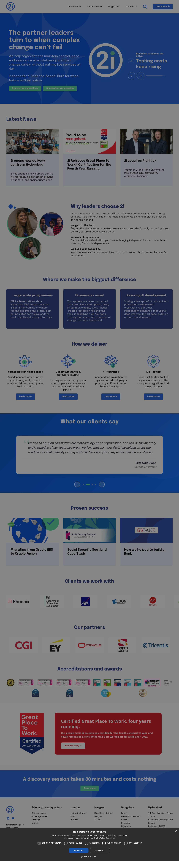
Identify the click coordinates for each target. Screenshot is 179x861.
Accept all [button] (79, 850)
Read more (110, 838)
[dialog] (89, 844)
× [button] (176, 831)
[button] (89, 856)
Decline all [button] (100, 850)
